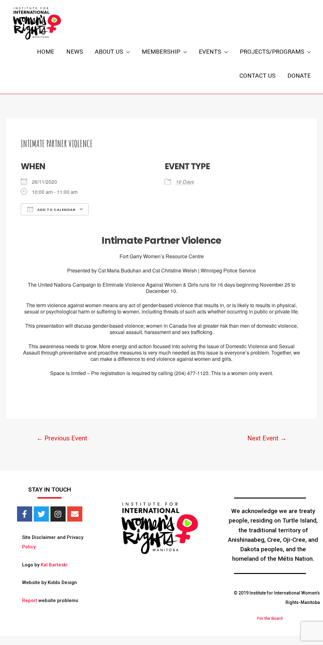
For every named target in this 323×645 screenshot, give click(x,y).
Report (29, 600)
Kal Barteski (54, 565)
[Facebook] (24, 514)
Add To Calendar (56, 209)
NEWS (74, 51)
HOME (45, 51)
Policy (29, 547)
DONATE (299, 75)
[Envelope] (74, 514)
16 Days (185, 181)
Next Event (266, 438)
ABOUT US (109, 51)
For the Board (270, 618)
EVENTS (210, 51)
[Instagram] (58, 514)
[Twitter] (41, 514)
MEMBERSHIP (161, 51)
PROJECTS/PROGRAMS (272, 51)
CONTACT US (257, 75)
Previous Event (62, 438)
